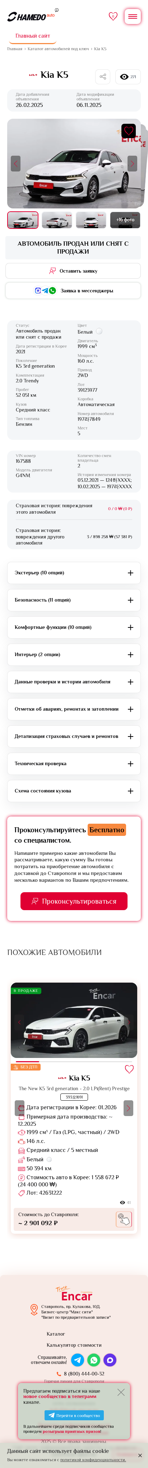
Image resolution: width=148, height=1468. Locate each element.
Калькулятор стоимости (74, 1345)
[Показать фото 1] (22, 220)
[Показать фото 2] (57, 220)
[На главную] (31, 16)
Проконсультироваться (79, 901)
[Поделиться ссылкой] (102, 76)
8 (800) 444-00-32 (84, 1374)
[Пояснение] (57, 9)
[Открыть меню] (133, 16)
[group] (74, 1108)
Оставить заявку (78, 271)
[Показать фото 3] (91, 220)
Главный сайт (32, 36)
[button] (15, 163)
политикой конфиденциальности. (93, 1459)
